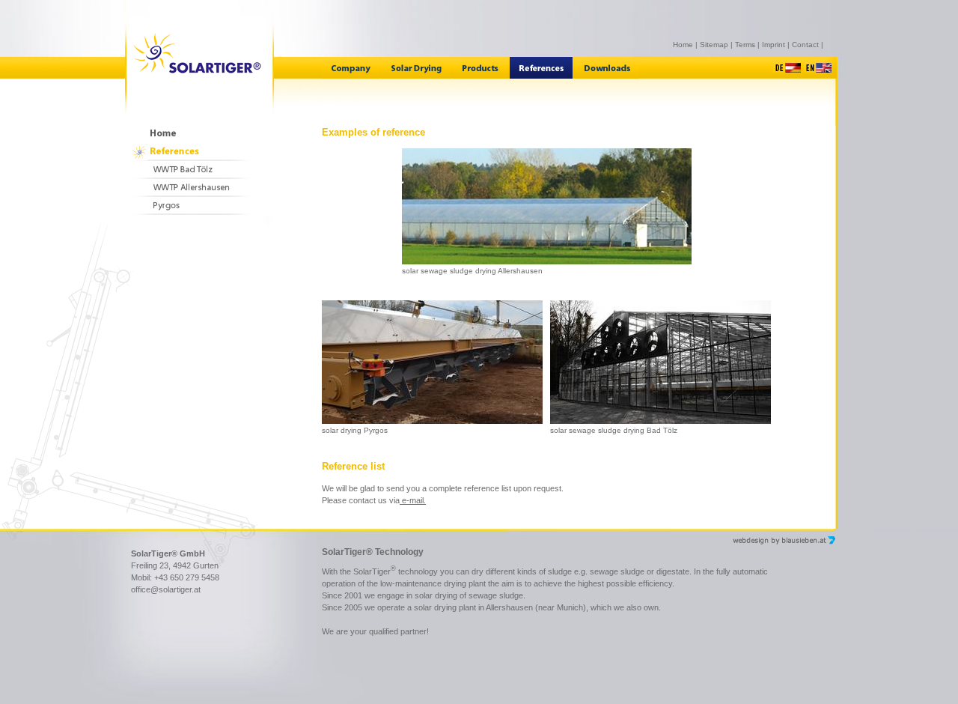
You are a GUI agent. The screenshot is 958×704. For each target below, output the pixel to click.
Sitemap (714, 44)
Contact (805, 44)
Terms (745, 44)
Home (683, 44)
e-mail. (413, 500)
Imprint (773, 44)
